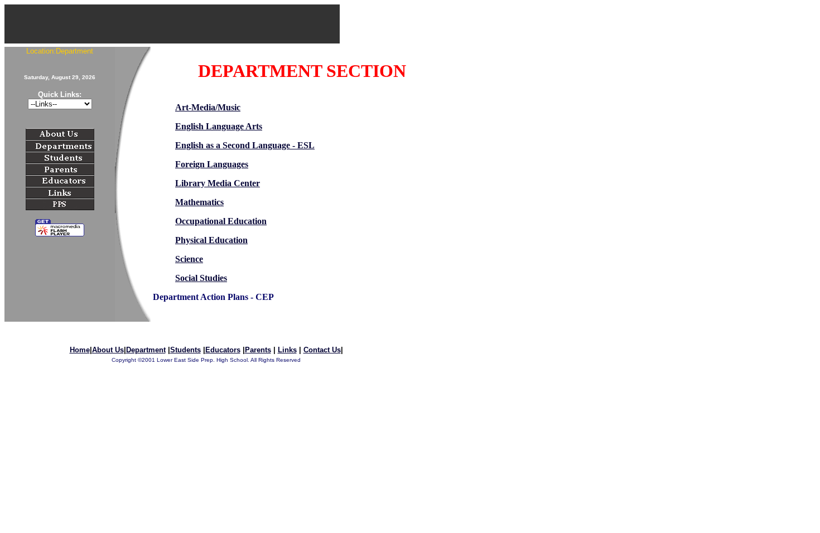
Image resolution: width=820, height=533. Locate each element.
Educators (222, 350)
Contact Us (322, 350)
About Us (108, 350)
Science (189, 259)
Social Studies (201, 278)
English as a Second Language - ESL (245, 145)
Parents (258, 350)
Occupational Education (221, 221)
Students (185, 350)
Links (287, 350)
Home (80, 350)
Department (146, 350)
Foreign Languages (211, 164)
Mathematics (199, 202)
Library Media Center (217, 183)
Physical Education (211, 240)
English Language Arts (218, 126)
